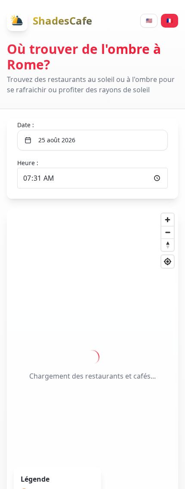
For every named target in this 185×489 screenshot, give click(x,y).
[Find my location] (167, 261)
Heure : (27, 163)
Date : (25, 125)
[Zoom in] (167, 219)
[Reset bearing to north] (167, 244)
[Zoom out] (167, 232)
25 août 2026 (56, 140)
